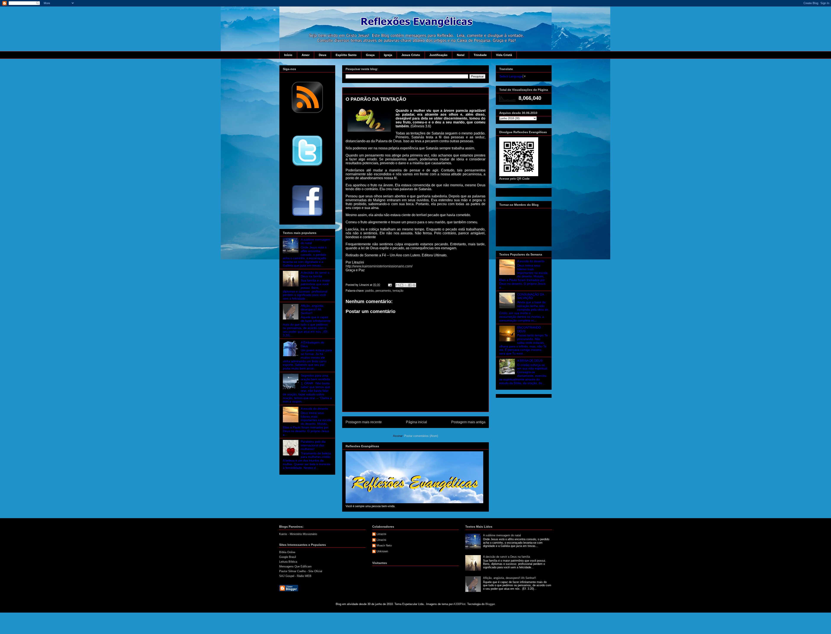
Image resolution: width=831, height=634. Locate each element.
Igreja (388, 55)
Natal (460, 55)
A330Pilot (459, 604)
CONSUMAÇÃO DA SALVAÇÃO (530, 296)
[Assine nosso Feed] (307, 112)
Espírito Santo (346, 55)
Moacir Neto (384, 545)
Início (288, 55)
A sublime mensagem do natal (502, 535)
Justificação (438, 55)
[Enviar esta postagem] (390, 284)
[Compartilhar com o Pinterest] (414, 285)
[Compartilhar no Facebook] (410, 285)
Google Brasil (287, 557)
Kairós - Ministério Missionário (298, 534)
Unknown (382, 551)
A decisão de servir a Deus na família (315, 274)
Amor (305, 55)
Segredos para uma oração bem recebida (315, 377)
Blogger (490, 604)
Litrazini (381, 534)
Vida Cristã (504, 55)
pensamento (383, 290)
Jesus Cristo (410, 55)
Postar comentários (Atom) (421, 436)
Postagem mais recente (364, 422)
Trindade (480, 55)
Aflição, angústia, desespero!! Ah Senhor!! (312, 309)
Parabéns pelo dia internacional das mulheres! (313, 445)
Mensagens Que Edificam (295, 566)
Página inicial (416, 422)
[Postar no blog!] (401, 285)
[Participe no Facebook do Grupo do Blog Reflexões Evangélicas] (307, 216)
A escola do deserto (314, 408)
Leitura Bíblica (288, 561)
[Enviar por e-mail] (397, 285)
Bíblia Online (287, 552)
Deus (322, 55)
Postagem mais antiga (468, 422)
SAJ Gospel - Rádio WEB (295, 576)
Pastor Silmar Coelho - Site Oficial (300, 571)
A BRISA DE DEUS (530, 360)
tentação (398, 290)
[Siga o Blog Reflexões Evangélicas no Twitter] (307, 166)
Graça (370, 55)
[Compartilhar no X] (406, 285)
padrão (369, 290)
